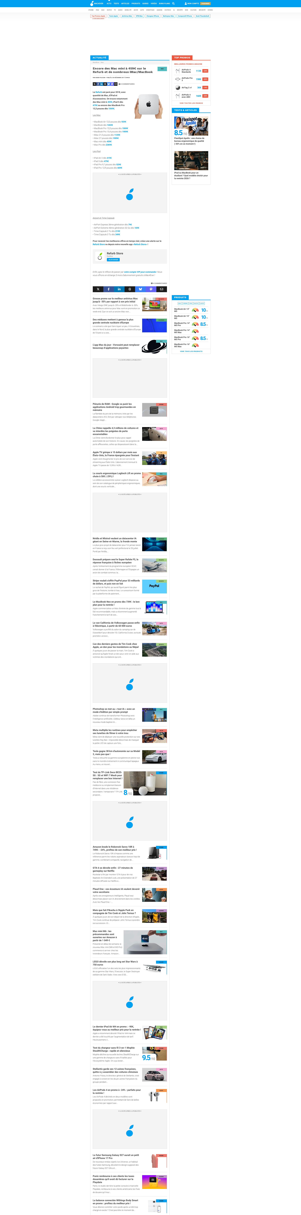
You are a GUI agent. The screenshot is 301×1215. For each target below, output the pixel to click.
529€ (118, 164)
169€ (137, 228)
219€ (117, 231)
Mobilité (128, 10)
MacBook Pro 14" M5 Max (182, 331)
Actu (109, 3)
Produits (136, 3)
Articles (125, 3)
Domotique (150, 10)
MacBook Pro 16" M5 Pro (182, 338)
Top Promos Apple (98, 16)
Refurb (99, 92)
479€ (95, 105)
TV (115, 10)
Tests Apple (113, 16)
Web (186, 10)
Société (180, 10)
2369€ (109, 145)
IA (174, 10)
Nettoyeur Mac (168, 16)
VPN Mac (139, 16)
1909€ (125, 131)
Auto (142, 10)
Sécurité (202, 10)
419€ (109, 158)
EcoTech (168, 10)
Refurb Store (99, 244)
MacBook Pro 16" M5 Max (182, 345)
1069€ (111, 108)
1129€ (117, 135)
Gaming (159, 10)
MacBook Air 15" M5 (181, 317)
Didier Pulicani (100, 77)
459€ (110, 102)
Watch (109, 10)
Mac (103, 10)
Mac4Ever (96, 62)
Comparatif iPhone (185, 16)
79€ (130, 224)
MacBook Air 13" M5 (181, 310)
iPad (97, 10)
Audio (120, 10)
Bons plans (164, 3)
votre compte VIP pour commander (140, 272)
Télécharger (113, 260)
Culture (193, 10)
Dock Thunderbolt (202, 16)
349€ (117, 234)
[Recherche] (173, 3)
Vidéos (154, 3)
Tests (116, 3)
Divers (210, 10)
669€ (119, 168)
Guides (145, 3)
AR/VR (136, 10)
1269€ (110, 125)
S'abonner (205, 3)
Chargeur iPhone (153, 16)
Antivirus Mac (127, 16)
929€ (123, 121)
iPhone (90, 10)
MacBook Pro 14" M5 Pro (182, 324)
